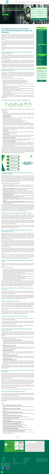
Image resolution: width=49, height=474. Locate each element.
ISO (27, 83)
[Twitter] (3, 468)
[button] (23, 445)
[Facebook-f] (1, 468)
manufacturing (9, 64)
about (7, 66)
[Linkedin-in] (6, 468)
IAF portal (6, 298)
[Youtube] (8, 468)
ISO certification (14, 78)
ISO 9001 (30, 240)
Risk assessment (6, 188)
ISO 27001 (19, 356)
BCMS (31, 55)
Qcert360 (14, 363)
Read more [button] (17, 448)
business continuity (16, 313)
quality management (16, 240)
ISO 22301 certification (8, 44)
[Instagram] (5, 468)
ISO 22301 (27, 38)
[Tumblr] (10, 468)
